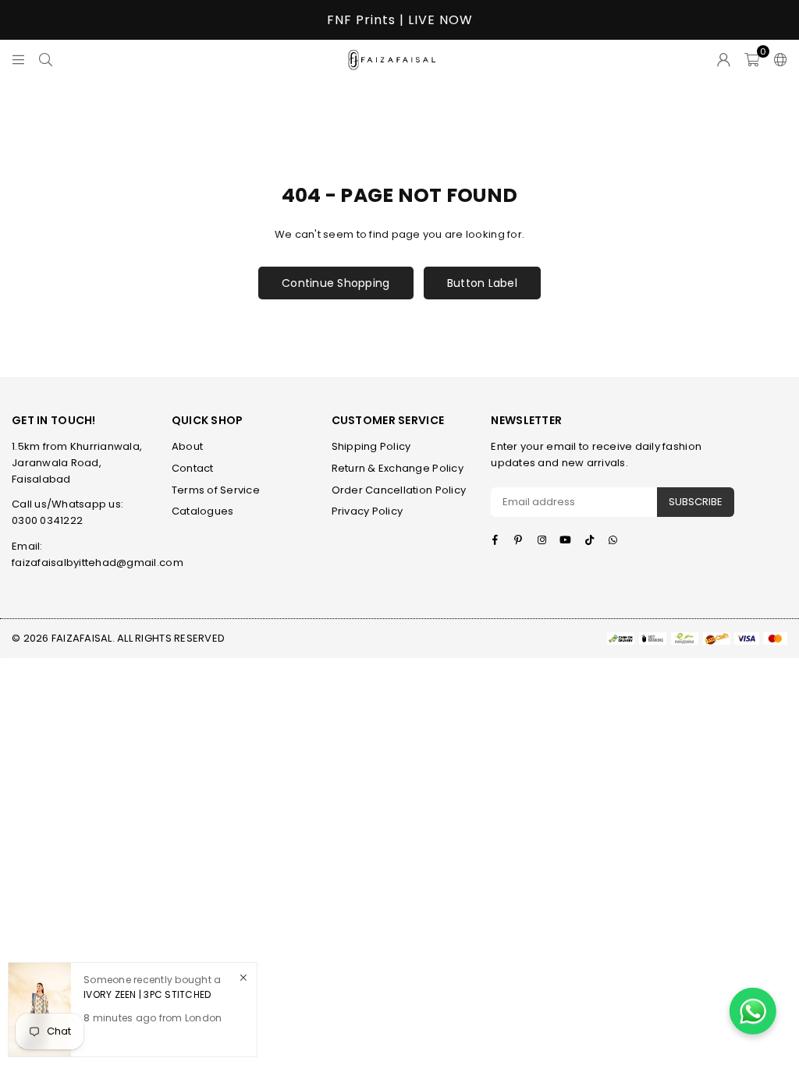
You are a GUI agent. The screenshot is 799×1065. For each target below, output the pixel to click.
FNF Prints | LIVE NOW (400, 20)
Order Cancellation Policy (399, 490)
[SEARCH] (45, 59)
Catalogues (203, 511)
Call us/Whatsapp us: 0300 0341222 (67, 512)
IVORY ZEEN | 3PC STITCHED (147, 994)
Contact (193, 468)
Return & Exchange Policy (397, 468)
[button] (751, 59)
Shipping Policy (371, 446)
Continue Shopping (335, 283)
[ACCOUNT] (723, 59)
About (187, 446)
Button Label (482, 283)
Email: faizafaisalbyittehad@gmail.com (97, 554)
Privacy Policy (367, 511)
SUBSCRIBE (696, 501)
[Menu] (18, 59)
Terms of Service (216, 490)
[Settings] (777, 59)
